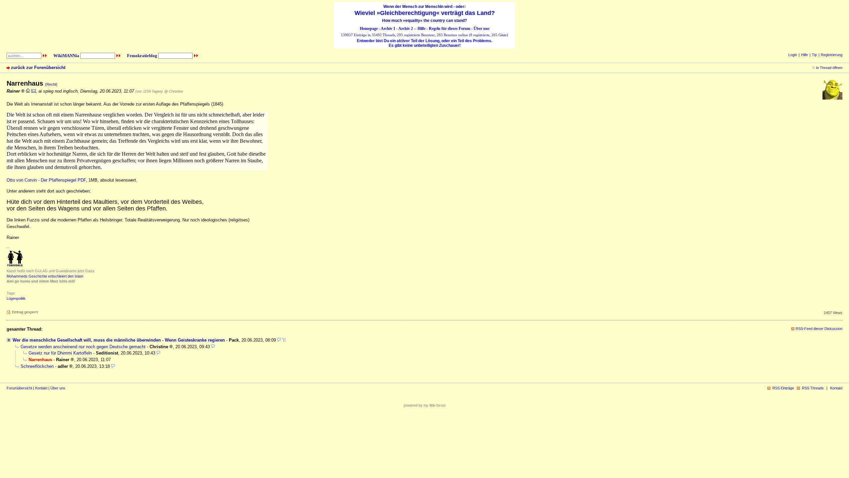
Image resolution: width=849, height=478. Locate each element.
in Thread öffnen (829, 68)
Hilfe (421, 28)
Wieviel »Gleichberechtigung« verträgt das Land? (425, 13)
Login (792, 55)
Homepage (369, 28)
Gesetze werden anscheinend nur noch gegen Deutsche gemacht (83, 346)
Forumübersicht (19, 388)
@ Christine (173, 91)
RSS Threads (813, 388)
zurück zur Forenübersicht (38, 67)
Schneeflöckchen (37, 366)
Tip (814, 55)
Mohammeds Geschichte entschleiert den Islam (45, 276)
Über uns (482, 28)
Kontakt (41, 388)
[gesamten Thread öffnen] (284, 340)
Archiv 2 (405, 28)
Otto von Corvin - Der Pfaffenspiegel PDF (46, 180)
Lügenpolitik (16, 298)
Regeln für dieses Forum (449, 28)
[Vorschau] (279, 340)
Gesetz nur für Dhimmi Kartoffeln (60, 353)
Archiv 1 (388, 28)
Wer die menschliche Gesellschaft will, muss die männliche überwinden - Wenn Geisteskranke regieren (119, 340)
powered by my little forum (425, 405)
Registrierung (831, 55)
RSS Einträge (783, 388)
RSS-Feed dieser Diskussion (819, 329)
